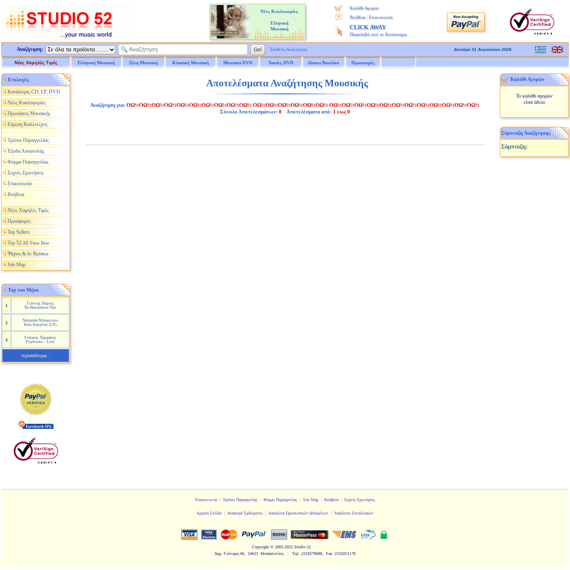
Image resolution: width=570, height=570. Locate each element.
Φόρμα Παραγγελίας (28, 162)
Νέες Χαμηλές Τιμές (36, 62)
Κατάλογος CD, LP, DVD (34, 92)
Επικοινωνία (381, 17)
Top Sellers (19, 232)
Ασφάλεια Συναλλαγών (353, 513)
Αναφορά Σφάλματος (244, 513)
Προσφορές (363, 62)
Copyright (260, 547)
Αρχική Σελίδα (209, 513)
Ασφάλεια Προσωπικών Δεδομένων (298, 513)
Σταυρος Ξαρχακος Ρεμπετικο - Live (40, 339)
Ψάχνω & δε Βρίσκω (28, 254)
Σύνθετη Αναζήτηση (288, 49)
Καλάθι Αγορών (364, 7)
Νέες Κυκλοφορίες (27, 103)
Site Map (16, 264)
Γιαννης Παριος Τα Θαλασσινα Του (40, 305)
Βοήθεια (358, 17)
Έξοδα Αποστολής (26, 151)
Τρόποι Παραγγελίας (28, 140)
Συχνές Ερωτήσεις (26, 173)
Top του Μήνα (23, 290)
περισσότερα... (35, 355)
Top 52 (28, 243)
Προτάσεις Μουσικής (29, 113)
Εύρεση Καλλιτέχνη (27, 124)
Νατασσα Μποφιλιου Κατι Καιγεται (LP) (40, 322)
